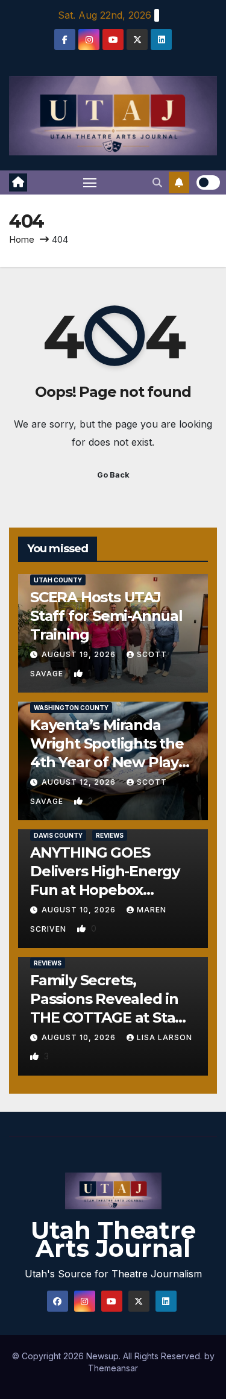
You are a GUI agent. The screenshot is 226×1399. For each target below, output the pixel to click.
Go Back (113, 474)
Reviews (110, 835)
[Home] (18, 182)
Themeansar (113, 1368)
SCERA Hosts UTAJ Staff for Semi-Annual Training (106, 615)
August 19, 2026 (80, 654)
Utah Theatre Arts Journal (113, 1239)
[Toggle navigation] (90, 182)
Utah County (58, 580)
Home (21, 239)
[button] (157, 182)
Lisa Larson (164, 1037)
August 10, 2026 (80, 909)
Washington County (71, 707)
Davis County (58, 835)
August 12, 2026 (80, 782)
